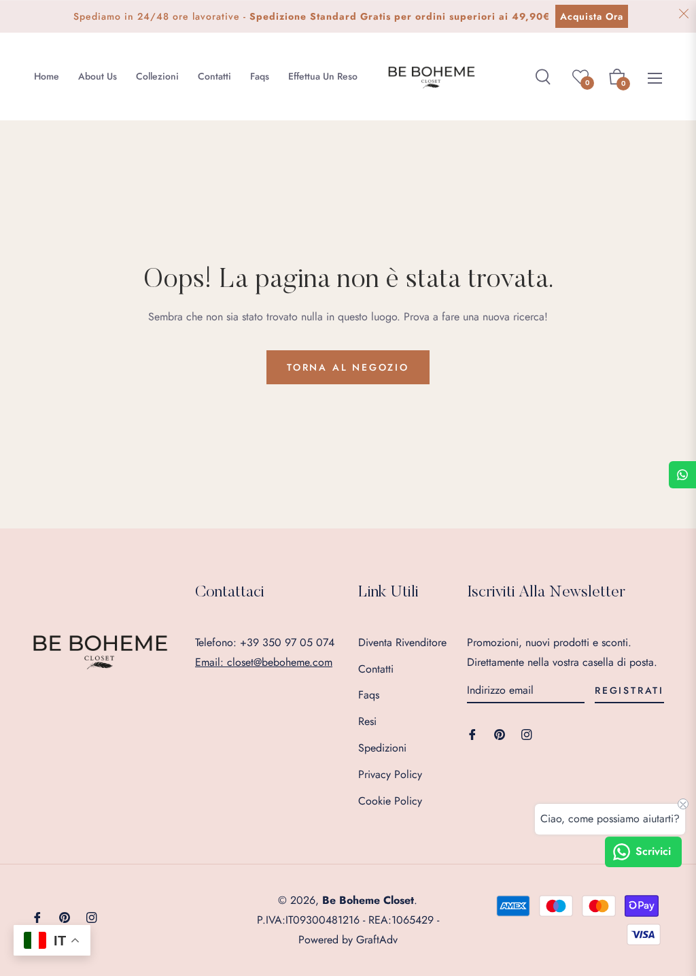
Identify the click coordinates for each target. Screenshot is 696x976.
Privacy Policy (390, 774)
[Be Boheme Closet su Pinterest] (499, 733)
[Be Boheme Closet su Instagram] (526, 733)
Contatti (376, 669)
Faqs (368, 695)
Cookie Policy (390, 801)
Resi (367, 721)
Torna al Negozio (348, 367)
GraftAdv (377, 939)
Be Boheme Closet (368, 900)
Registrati (629, 690)
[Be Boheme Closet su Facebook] (472, 733)
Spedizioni (382, 748)
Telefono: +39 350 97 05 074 (264, 642)
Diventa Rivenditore (402, 642)
